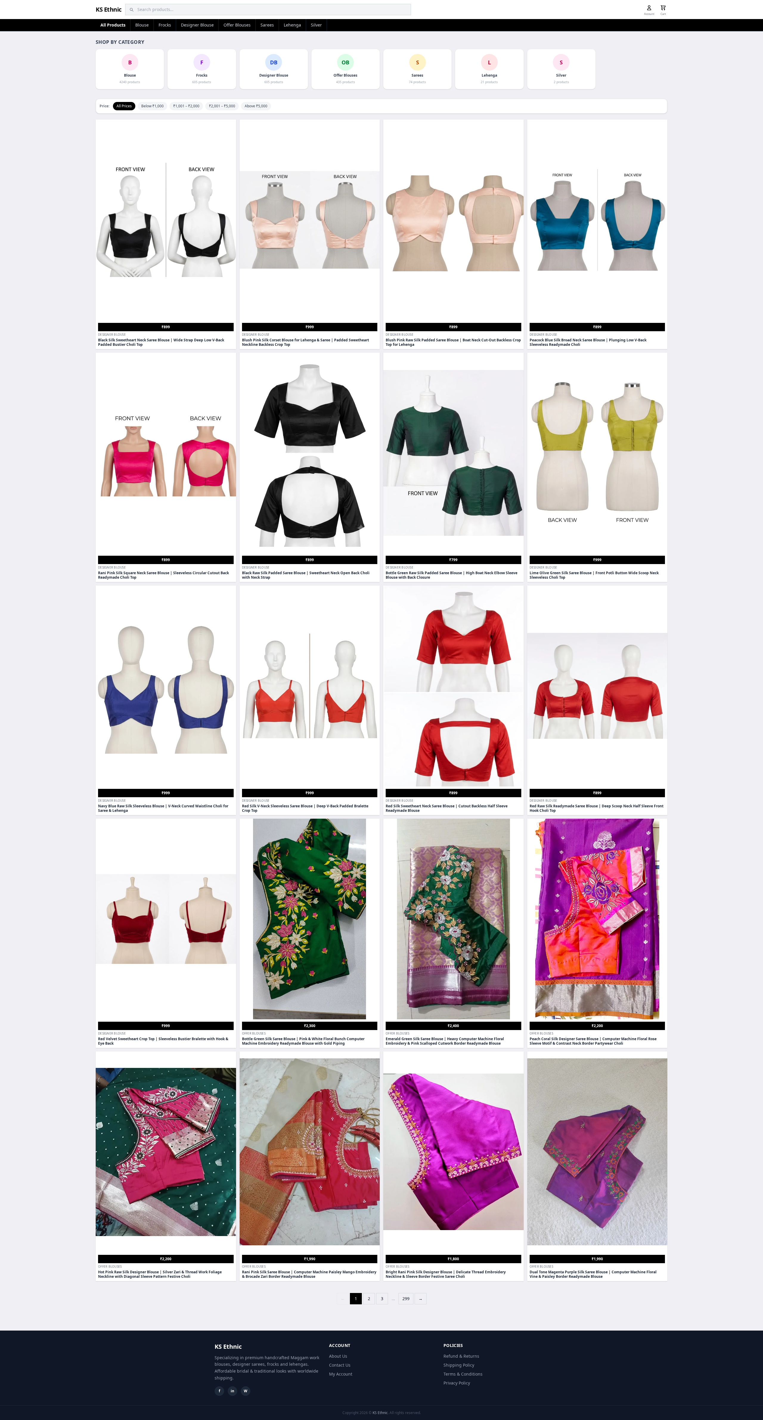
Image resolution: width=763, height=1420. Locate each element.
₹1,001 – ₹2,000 (186, 106)
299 (406, 1298)
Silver (316, 25)
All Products (112, 25)
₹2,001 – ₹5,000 (222, 106)
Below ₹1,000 (152, 106)
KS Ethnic (109, 9)
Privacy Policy (456, 1383)
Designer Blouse (197, 25)
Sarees (267, 25)
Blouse (142, 25)
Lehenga (292, 25)
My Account (340, 1374)
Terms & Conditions (463, 1374)
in (232, 1390)
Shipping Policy (458, 1365)
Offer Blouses (237, 25)
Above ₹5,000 (256, 106)
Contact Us (340, 1365)
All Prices (124, 106)
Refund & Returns (461, 1356)
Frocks (165, 25)
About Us (338, 1356)
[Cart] (663, 8)
